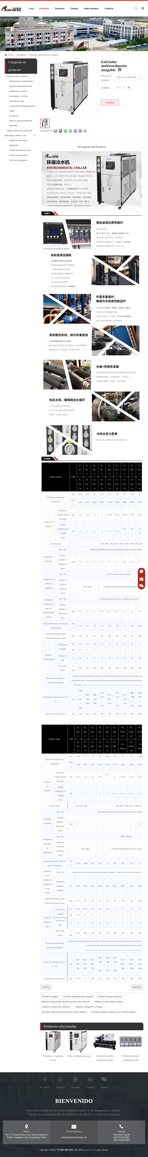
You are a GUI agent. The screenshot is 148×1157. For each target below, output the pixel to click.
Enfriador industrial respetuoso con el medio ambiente (113, 1012)
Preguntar (110, 102)
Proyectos (60, 8)
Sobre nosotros (91, 8)
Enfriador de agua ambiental (109, 996)
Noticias (74, 8)
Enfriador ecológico (50, 996)
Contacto (108, 8)
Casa (31, 8)
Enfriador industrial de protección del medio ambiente (64, 1012)
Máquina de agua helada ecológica (109, 1002)
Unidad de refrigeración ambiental (56, 1007)
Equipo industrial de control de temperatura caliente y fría (18, 133)
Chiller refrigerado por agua (78, 1056)
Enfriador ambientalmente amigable (78, 996)
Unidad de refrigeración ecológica (89, 1007)
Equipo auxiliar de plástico (18, 76)
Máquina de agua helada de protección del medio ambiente (66, 1002)
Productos (44, 8)
